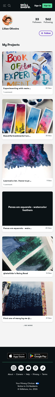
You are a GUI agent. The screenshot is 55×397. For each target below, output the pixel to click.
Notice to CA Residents (28, 386)
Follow (47, 33)
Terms (44, 374)
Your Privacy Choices (25, 383)
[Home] (25, 5)
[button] (4, 5)
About (10, 374)
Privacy (36, 374)
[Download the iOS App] (16, 356)
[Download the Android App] (38, 356)
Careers (19, 374)
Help (28, 374)
